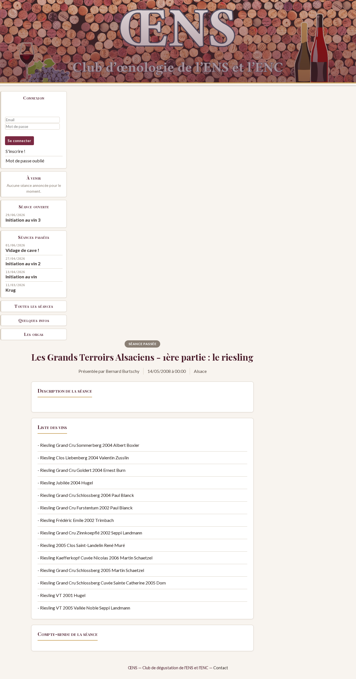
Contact (220, 667)
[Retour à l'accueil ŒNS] (178, 41)
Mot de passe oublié (25, 160)
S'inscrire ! (15, 151)
